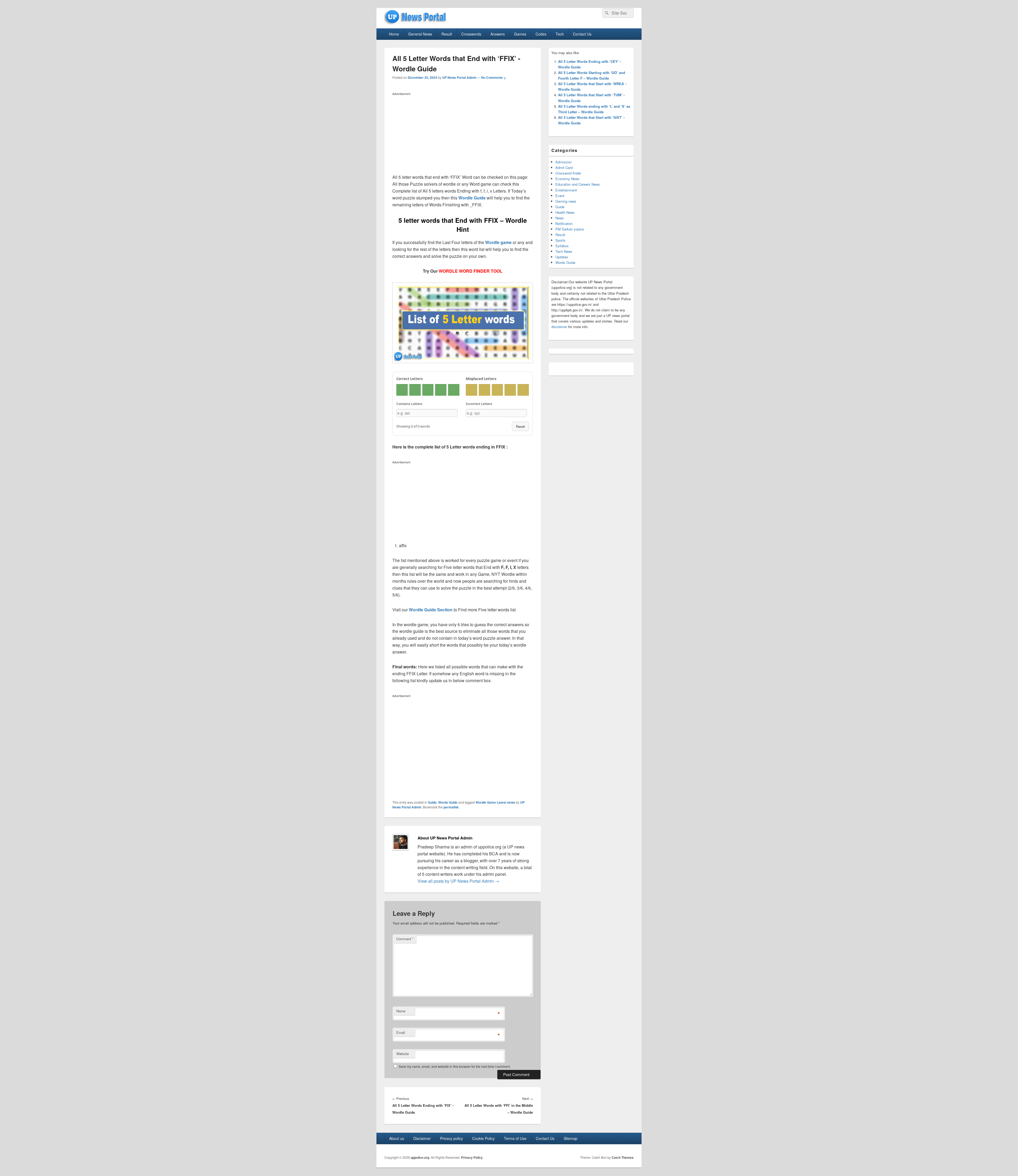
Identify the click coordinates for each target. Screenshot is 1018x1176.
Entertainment (566, 190)
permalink (451, 807)
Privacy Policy (472, 1157)
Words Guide (448, 802)
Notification (564, 223)
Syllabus (562, 245)
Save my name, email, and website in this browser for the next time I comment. (455, 1066)
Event (559, 195)
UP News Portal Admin (459, 77)
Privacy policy (451, 1138)
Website (402, 1053)
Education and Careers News (577, 184)
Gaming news (565, 201)
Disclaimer (422, 1138)
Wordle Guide (472, 198)
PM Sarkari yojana (569, 229)
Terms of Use (515, 1138)
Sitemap (570, 1138)
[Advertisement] (462, 134)
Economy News (567, 178)
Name (400, 1010)
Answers (497, 34)
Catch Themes (623, 1157)
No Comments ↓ (493, 77)
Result (446, 34)
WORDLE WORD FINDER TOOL (470, 271)
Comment (405, 938)
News (559, 217)
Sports (560, 240)
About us (396, 1138)
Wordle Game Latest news (495, 802)
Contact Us (582, 34)
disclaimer (559, 326)
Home (394, 34)
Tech (560, 34)
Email (400, 1032)
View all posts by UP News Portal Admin (458, 881)
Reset (520, 426)
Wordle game (498, 242)
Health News (565, 212)
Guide (432, 802)
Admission (563, 161)
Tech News (563, 251)
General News (420, 34)
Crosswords (471, 34)
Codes (541, 34)
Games (520, 34)
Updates (561, 256)
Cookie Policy (483, 1138)
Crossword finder (568, 173)
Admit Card (564, 167)
